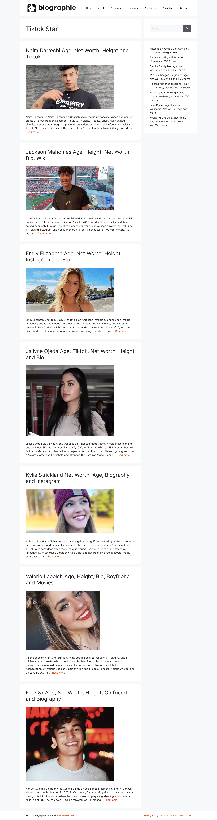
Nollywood (116, 8)
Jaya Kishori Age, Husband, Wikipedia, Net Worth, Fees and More (168, 109)
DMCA (164, 815)
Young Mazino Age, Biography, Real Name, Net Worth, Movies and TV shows (168, 121)
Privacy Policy (151, 815)
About (174, 815)
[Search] (187, 28)
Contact (184, 8)
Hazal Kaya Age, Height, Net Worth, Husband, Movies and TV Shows (169, 96)
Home (89, 8)
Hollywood (133, 8)
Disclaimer (185, 815)
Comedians (168, 8)
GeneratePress (66, 815)
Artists (101, 8)
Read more (32, 132)
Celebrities (150, 8)
